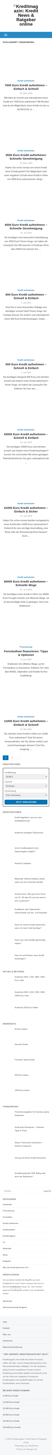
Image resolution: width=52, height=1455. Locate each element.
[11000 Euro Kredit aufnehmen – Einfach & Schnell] (26, 697)
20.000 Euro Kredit (11, 1408)
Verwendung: (10, 791)
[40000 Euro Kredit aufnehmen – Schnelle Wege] (26, 557)
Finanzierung (26, 647)
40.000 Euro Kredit (11, 1421)
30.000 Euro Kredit (11, 1415)
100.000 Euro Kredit (11, 1427)
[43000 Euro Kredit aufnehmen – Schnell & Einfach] (26, 410)
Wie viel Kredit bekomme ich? (16, 1267)
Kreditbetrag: (10, 772)
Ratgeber (7, 1261)
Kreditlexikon (15, 1287)
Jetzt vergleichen (26, 802)
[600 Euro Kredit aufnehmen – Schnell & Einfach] (26, 270)
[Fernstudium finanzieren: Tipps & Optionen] (26, 627)
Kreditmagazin (9, 1236)
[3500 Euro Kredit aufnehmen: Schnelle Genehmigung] (26, 131)
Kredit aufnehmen (26, 81)
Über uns (7, 1334)
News (5, 1255)
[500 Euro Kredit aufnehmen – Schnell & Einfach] (26, 340)
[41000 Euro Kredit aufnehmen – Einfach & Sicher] (26, 483)
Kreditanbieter (9, 1230)
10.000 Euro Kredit (11, 1402)
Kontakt (6, 1328)
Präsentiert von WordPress (26, 1446)
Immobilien (7, 1217)
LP (4, 1242)
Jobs (5, 1322)
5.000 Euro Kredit (10, 1396)
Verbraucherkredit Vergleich (15, 1307)
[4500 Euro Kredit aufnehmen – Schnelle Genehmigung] (26, 200)
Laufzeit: (8, 781)
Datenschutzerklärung (12, 1347)
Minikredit (7, 1248)
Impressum (8, 1341)
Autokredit (7, 1204)
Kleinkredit (7, 1301)
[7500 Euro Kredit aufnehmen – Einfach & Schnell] (26, 61)
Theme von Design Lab (26, 1449)
